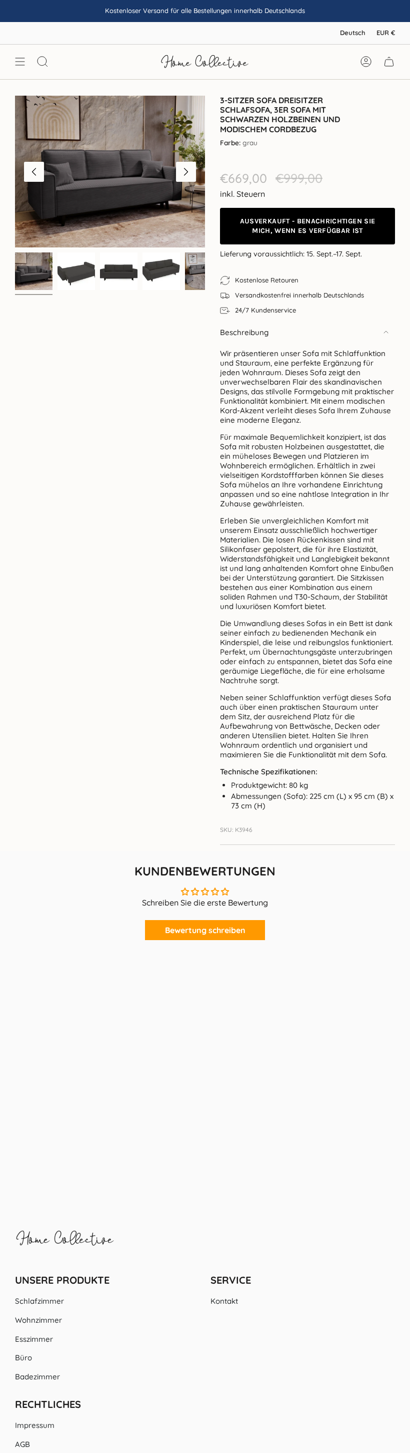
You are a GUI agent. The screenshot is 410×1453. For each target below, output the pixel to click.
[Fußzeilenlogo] (65, 1243)
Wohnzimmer (38, 1320)
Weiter (186, 172)
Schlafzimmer (39, 1301)
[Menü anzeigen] (20, 61)
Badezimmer (37, 1376)
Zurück (34, 172)
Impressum (34, 1425)
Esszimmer (34, 1339)
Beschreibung (244, 332)
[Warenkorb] (389, 61)
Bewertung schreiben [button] (205, 930)
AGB (22, 1444)
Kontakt (224, 1301)
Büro (23, 1357)
